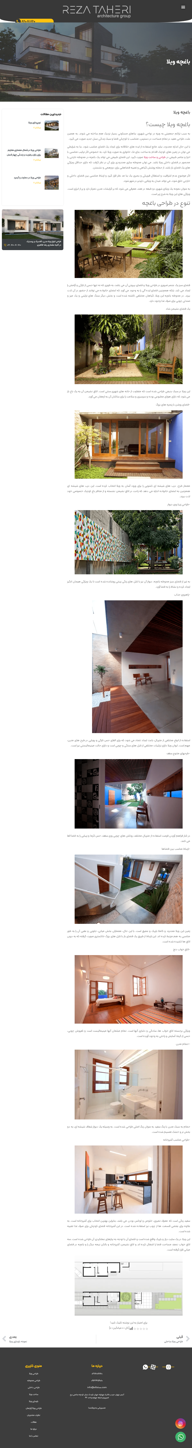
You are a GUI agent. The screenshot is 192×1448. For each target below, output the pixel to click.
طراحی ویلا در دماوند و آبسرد (27, 178)
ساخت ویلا (33, 1394)
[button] (183, 7)
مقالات (34, 1422)
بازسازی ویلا (33, 1401)
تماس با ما (33, 1436)
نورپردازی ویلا (34, 123)
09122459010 (97, 1380)
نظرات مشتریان (33, 1415)
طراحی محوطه (33, 1380)
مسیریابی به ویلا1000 (97, 1408)
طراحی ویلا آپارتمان (34, 1408)
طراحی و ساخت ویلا (155, 157)
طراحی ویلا (33, 1373)
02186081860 (97, 1373)
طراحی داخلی (34, 1387)
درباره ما (33, 1429)
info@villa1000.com (97, 1387)
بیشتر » (37, 128)
